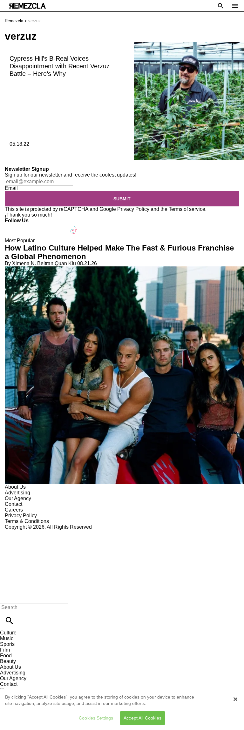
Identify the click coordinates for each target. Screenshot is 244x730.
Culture (8, 632)
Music (6, 638)
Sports (7, 644)
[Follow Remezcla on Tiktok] (74, 226)
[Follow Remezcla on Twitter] (28, 226)
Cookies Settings (96, 717)
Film (5, 650)
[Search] (9, 620)
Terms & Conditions (27, 521)
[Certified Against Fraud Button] (27, 532)
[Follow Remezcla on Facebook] (12, 226)
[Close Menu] (7, 596)
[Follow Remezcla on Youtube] (59, 226)
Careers (14, 509)
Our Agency (18, 498)
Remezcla (14, 20)
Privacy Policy (133, 209)
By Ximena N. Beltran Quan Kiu (40, 263)
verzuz (34, 20)
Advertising (17, 492)
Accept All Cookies (142, 717)
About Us (15, 487)
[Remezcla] (27, 5)
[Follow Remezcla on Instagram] (43, 226)
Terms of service (187, 209)
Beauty (8, 661)
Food (6, 655)
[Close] (235, 699)
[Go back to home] (122, 553)
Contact (13, 504)
